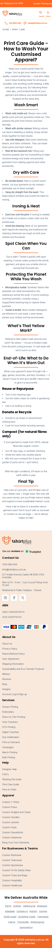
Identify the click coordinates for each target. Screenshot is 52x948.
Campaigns (8, 747)
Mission (6, 674)
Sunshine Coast (27, 916)
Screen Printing (44, 3)
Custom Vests (9, 827)
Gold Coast (10, 916)
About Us (7, 643)
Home (6, 29)
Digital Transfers (10, 732)
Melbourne (29, 906)
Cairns (11, 922)
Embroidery (8, 711)
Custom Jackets (10, 822)
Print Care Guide (10, 784)
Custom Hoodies (11, 817)
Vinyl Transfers (10, 722)
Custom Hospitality (12, 880)
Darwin (43, 911)
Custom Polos (9, 807)
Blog (4, 684)
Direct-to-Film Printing (13, 716)
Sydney (17, 906)
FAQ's (5, 774)
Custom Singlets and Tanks (16, 812)
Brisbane (42, 906)
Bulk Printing (8, 757)
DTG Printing (8, 727)
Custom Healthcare (12, 885)
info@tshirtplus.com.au (14, 569)
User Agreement (10, 658)
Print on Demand (11, 742)
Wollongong (37, 922)
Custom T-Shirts (10, 802)
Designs (6, 689)
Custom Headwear (12, 837)
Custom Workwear (12, 855)
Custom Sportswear (12, 865)
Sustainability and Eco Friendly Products (23, 668)
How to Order (9, 789)
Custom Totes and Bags (14, 875)
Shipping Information (13, 663)
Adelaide (10, 911)
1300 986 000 (9, 564)
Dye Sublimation (10, 737)
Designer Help (9, 769)
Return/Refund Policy (13, 653)
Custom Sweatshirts (12, 832)
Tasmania (42, 916)
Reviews (6, 679)
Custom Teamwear (12, 860)
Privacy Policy (9, 648)
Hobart (33, 911)
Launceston (26, 927)
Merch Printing (9, 752)
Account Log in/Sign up (14, 694)
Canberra (22, 911)
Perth (8, 906)
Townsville (23, 922)
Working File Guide (12, 779)
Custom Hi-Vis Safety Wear (16, 870)
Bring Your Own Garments (15, 842)
